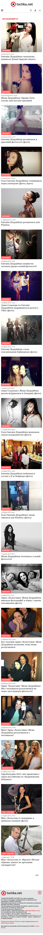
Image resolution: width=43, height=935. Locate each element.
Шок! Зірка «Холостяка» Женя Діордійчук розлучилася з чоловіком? (17, 732)
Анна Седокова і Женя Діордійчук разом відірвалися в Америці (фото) (21, 392)
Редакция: (4, 915)
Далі (37, 875)
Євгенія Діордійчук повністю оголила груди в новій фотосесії (19, 265)
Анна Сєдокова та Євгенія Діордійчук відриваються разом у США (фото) (19, 308)
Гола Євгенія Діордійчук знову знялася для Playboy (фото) (18, 516)
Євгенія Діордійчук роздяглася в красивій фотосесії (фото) (19, 140)
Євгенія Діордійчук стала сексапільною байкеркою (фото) (19, 350)
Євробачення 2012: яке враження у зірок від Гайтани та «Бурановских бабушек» (20, 777)
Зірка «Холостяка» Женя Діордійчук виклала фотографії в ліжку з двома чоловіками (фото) (21, 600)
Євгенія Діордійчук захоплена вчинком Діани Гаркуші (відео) (18, 58)
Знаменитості (7, 768)
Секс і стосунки (8, 812)
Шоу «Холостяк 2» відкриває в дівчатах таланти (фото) (17, 819)
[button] (35, 10)
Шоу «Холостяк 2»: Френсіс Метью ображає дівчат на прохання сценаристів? (20, 862)
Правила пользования (7, 921)
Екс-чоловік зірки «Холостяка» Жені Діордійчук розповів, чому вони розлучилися (21, 644)
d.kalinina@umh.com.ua (34, 915)
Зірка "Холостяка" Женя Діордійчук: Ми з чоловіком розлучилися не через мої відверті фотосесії (21, 688)
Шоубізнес (6, 50)
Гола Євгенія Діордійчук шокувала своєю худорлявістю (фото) (20, 433)
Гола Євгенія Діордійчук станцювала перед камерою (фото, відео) (21, 182)
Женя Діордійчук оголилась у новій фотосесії (20, 557)
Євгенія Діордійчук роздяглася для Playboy (20, 223)
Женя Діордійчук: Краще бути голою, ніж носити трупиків (18, 99)
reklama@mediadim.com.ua (32, 910)
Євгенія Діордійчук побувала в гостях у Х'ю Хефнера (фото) (18, 475)
